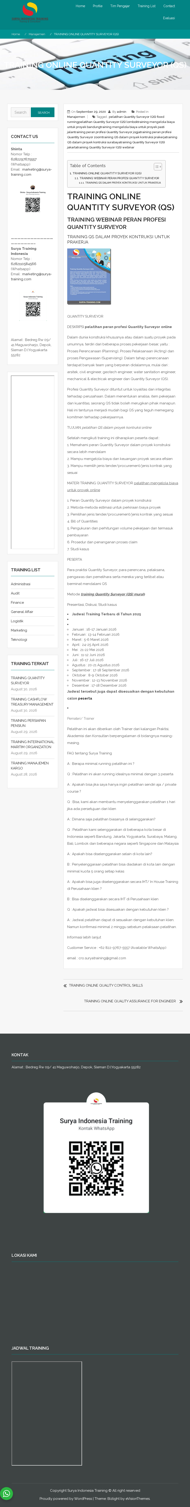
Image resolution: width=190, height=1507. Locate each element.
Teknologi (19, 640)
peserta (85, 698)
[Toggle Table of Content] (155, 167)
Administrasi (20, 584)
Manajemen (76, 117)
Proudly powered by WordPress (66, 1499)
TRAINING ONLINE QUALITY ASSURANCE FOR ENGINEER (130, 1001)
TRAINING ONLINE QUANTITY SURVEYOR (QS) (107, 173)
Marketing (19, 630)
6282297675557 (24, 159)
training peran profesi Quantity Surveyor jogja (107, 132)
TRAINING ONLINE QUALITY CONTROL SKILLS (106, 985)
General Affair (22, 612)
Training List (146, 6)
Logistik (17, 621)
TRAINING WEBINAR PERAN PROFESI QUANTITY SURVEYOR (119, 178)
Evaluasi (169, 18)
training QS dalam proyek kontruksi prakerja (134, 137)
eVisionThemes (138, 1499)
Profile (97, 6)
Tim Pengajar (120, 6)
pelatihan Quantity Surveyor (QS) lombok (108, 122)
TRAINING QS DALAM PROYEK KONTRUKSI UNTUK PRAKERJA (123, 182)
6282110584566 (23, 264)
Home (80, 6)
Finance (17, 602)
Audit (15, 593)
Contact (169, 6)
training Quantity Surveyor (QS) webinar (105, 147)
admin (121, 111)
